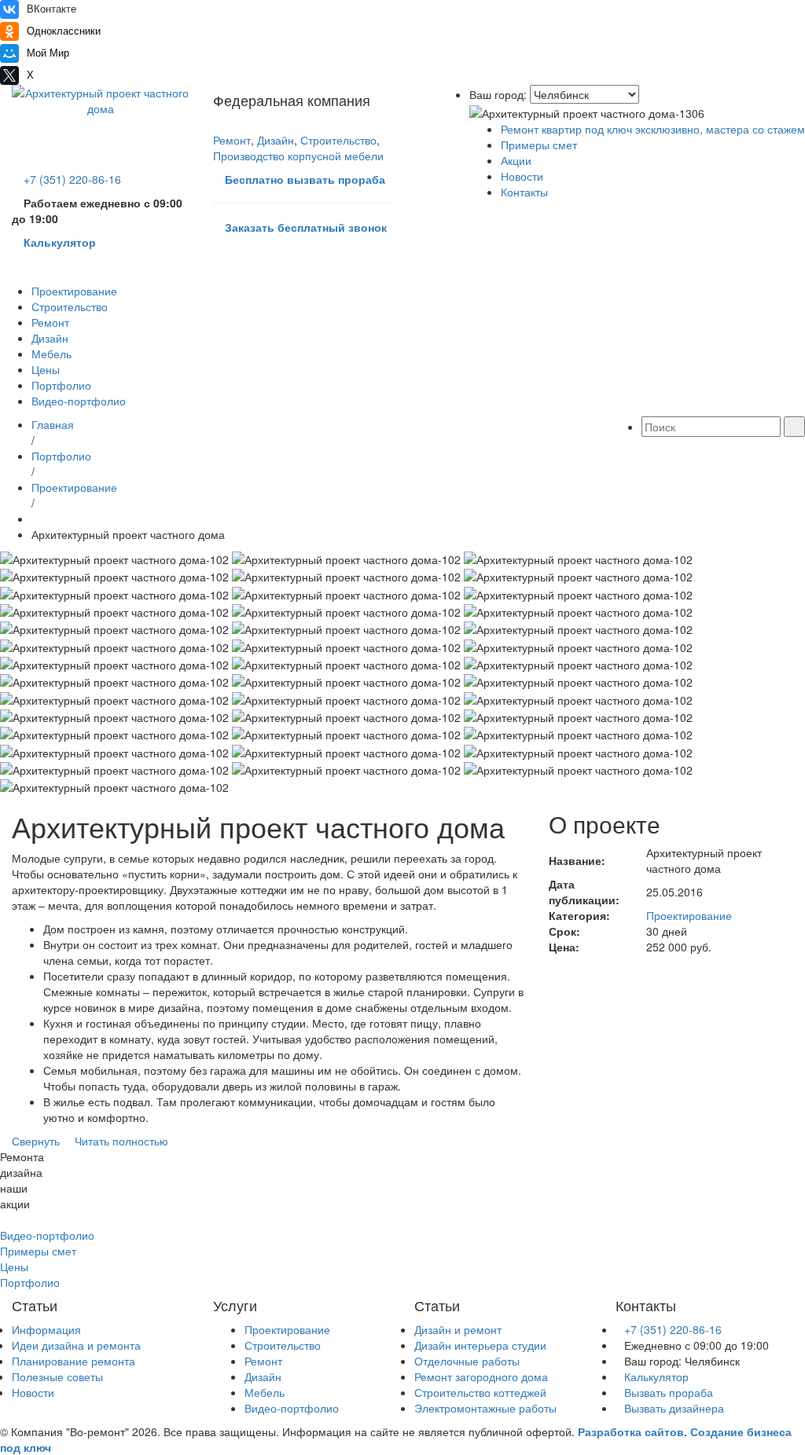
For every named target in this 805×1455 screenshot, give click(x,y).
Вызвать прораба (668, 1392)
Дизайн (275, 140)
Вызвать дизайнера (674, 1408)
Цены (45, 369)
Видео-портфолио (78, 401)
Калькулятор (656, 1376)
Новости (522, 176)
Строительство (338, 140)
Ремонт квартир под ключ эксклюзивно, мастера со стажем (653, 129)
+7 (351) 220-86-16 (674, 1329)
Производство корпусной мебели (298, 155)
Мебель (51, 353)
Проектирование (74, 291)
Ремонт (232, 140)
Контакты (524, 192)
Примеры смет (539, 144)
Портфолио (61, 385)
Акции (516, 160)
